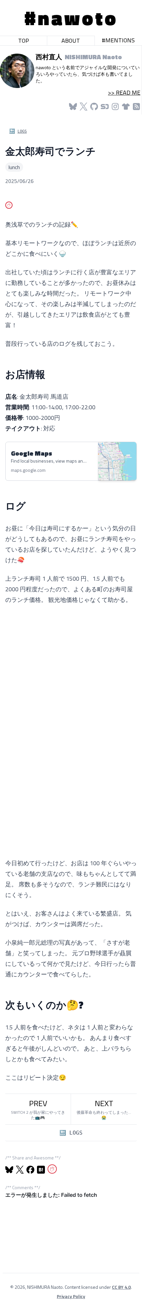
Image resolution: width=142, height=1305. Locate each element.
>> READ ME (124, 92)
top (23, 40)
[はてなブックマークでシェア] (41, 1170)
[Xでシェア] (20, 1170)
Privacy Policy (71, 1296)
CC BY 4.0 (121, 1286)
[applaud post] (9, 205)
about (70, 40)
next (104, 1109)
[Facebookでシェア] (30, 1170)
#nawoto (71, 18)
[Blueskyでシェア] (9, 1170)
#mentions (118, 40)
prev (38, 1109)
